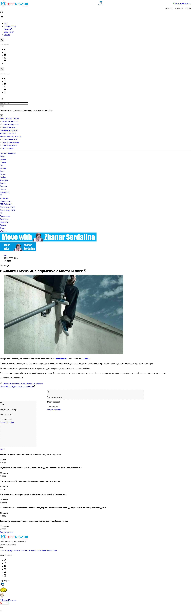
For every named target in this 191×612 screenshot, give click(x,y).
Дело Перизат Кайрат (9, 118)
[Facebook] (5, 52)
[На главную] (1, 13)
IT (1, 195)
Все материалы (6, 532)
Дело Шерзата (9, 127)
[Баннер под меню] (48, 241)
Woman (3, 231)
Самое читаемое (10, 145)
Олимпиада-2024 (10, 139)
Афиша (3, 168)
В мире (3, 162)
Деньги (3, 225)
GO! (2, 106)
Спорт (2, 228)
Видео (2, 174)
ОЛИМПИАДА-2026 (11, 124)
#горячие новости (35, 383)
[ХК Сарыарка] (3, 591)
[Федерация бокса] (2, 597)
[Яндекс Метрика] (8, 600)
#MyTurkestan (6, 204)
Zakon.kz (85, 358)
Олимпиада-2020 (7, 210)
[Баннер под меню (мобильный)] (18, 250)
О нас (2, 550)
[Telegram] (5, 55)
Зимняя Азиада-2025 (9, 130)
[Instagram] (5, 63)
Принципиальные (8, 153)
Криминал (4, 192)
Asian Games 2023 (8, 133)
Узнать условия (54, 409)
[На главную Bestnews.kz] (14, 539)
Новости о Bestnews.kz (39, 550)
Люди (2, 156)
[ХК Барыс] (2, 586)
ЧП (1, 165)
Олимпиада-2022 (7, 207)
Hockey (3, 177)
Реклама (53, 550)
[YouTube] (5, 60)
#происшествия (11, 383)
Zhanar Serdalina (21, 550)
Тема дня (4, 180)
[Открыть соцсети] (2, 40)
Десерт (3, 189)
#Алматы (22, 383)
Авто (2, 171)
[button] (2, 17)
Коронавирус (6, 201)
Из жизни (4, 198)
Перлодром (5, 216)
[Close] (1, 115)
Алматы (3, 186)
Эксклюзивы (8, 148)
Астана (3, 183)
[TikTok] (5, 49)
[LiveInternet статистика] (4, 607)
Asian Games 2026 (10, 121)
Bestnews (4, 219)
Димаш (3, 159)
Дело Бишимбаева (11, 142)
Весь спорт (9, 32)
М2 (1, 213)
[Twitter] (5, 58)
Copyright (9, 550)
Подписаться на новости (16, 386)
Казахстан (4, 222)
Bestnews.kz (61, 358)
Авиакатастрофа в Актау (10, 136)
